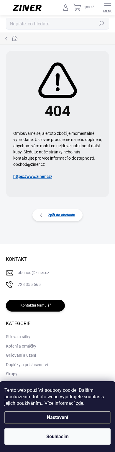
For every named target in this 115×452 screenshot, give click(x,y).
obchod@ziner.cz (33, 272)
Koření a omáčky (21, 346)
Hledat (101, 24)
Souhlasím (57, 436)
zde (79, 403)
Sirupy (11, 373)
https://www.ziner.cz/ (32, 176)
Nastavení (57, 417)
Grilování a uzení (21, 355)
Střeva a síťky (18, 336)
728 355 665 (29, 284)
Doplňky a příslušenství (27, 364)
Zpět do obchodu (61, 215)
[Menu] (107, 7)
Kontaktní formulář (35, 305)
